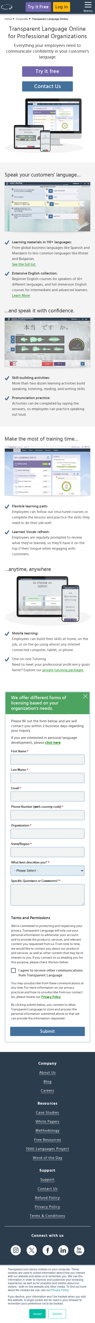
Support (47, 1179)
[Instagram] (16, 1250)
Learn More (21, 295)
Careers (47, 1090)
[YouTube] (79, 1250)
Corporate (22, 19)
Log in (61, 7)
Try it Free (38, 7)
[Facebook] (47, 1250)
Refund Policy (47, 1198)
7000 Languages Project (47, 1149)
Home (8, 19)
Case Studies (47, 1112)
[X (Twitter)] (32, 1250)
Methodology (48, 1130)
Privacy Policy (59, 1290)
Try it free (47, 71)
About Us (47, 1072)
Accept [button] (37, 1314)
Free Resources (47, 1140)
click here (52, 742)
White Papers (47, 1121)
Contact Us (47, 86)
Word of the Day (47, 1158)
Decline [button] (57, 1314)
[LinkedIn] (63, 1250)
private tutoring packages (62, 670)
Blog (48, 1081)
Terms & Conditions (47, 1216)
